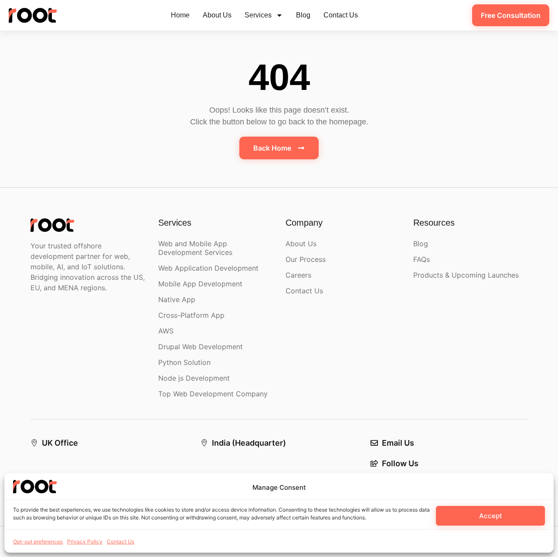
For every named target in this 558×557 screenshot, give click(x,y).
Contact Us (120, 541)
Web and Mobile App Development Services (195, 248)
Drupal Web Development (200, 346)
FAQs (421, 259)
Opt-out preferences (38, 541)
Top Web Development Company (213, 393)
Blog (303, 15)
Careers (298, 275)
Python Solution (184, 362)
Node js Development (194, 378)
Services (258, 15)
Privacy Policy (84, 541)
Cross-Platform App (191, 315)
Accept (490, 516)
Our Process (306, 259)
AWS (166, 331)
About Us (217, 15)
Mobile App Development (200, 283)
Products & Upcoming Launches (466, 275)
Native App (176, 299)
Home (180, 15)
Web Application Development (208, 268)
